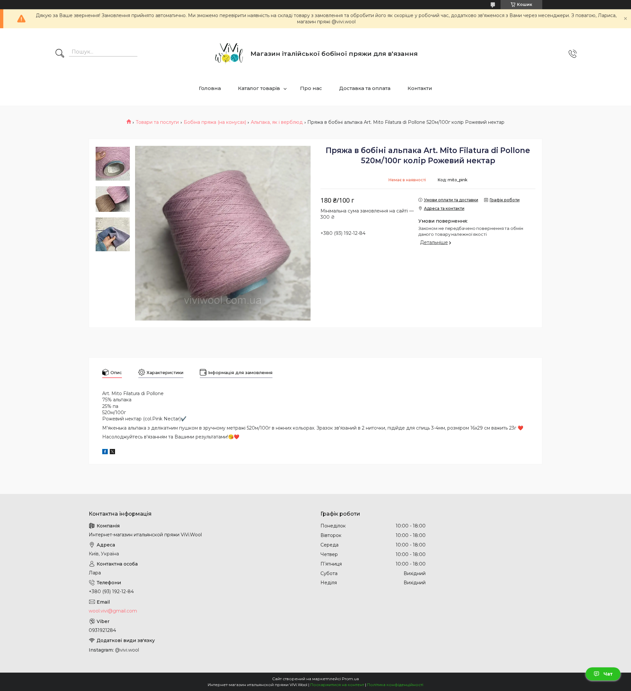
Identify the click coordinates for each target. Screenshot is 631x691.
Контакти (420, 88)
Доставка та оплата (364, 88)
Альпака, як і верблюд (277, 122)
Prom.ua (350, 678)
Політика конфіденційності (395, 684)
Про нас (311, 88)
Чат (608, 674)
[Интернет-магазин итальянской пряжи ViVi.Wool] (229, 53)
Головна (210, 88)
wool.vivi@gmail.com (113, 611)
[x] (112, 453)
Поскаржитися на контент (337, 684)
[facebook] (105, 453)
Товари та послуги (157, 122)
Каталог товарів (259, 88)
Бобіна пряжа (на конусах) (215, 122)
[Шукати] (60, 54)
